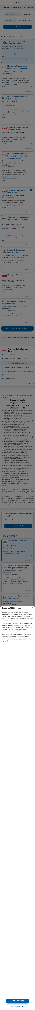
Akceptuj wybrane (17, 1007)
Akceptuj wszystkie (17, 1001)
